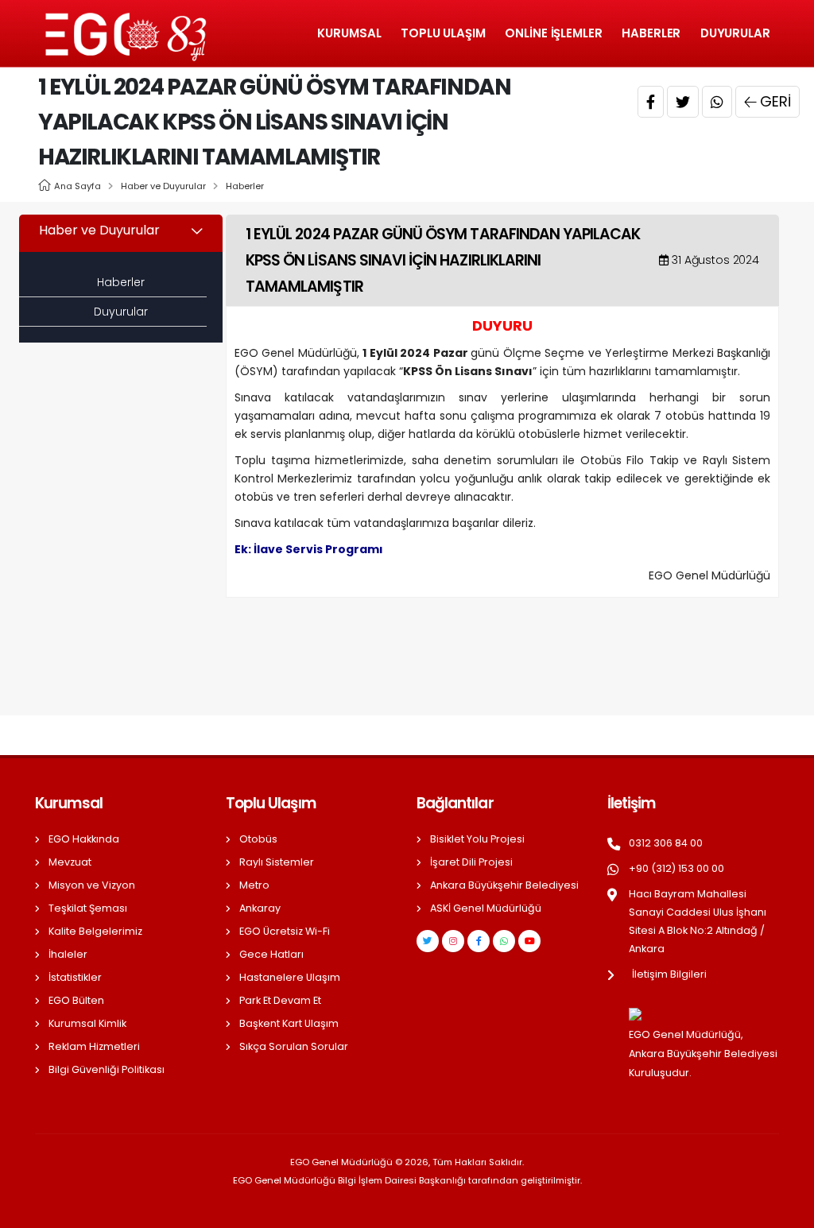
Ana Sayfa (77, 186)
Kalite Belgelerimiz (95, 931)
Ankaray (260, 908)
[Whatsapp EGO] (504, 941)
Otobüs (258, 839)
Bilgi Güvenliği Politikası (106, 1069)
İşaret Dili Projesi (471, 862)
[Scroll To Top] (786, 1210)
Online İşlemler (554, 33)
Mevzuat (69, 862)
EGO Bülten (76, 1000)
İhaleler (67, 954)
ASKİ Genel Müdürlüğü (485, 908)
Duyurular (735, 33)
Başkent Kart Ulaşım (289, 1023)
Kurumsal (349, 33)
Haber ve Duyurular (163, 186)
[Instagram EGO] (453, 941)
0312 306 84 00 (666, 843)
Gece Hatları (271, 954)
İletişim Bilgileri (669, 974)
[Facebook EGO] (478, 941)
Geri (775, 101)
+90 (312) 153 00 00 (676, 868)
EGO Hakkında (83, 839)
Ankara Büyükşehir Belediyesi (504, 885)
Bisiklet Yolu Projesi (477, 839)
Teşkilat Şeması (87, 908)
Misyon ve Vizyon (91, 885)
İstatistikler (75, 977)
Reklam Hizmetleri (94, 1046)
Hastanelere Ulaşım (289, 977)
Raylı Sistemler (276, 862)
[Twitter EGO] (428, 941)
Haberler (651, 33)
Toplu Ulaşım (443, 33)
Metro (254, 885)
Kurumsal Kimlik (87, 1023)
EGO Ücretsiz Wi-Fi (284, 931)
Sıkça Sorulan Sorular (293, 1046)
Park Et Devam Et (280, 1000)
